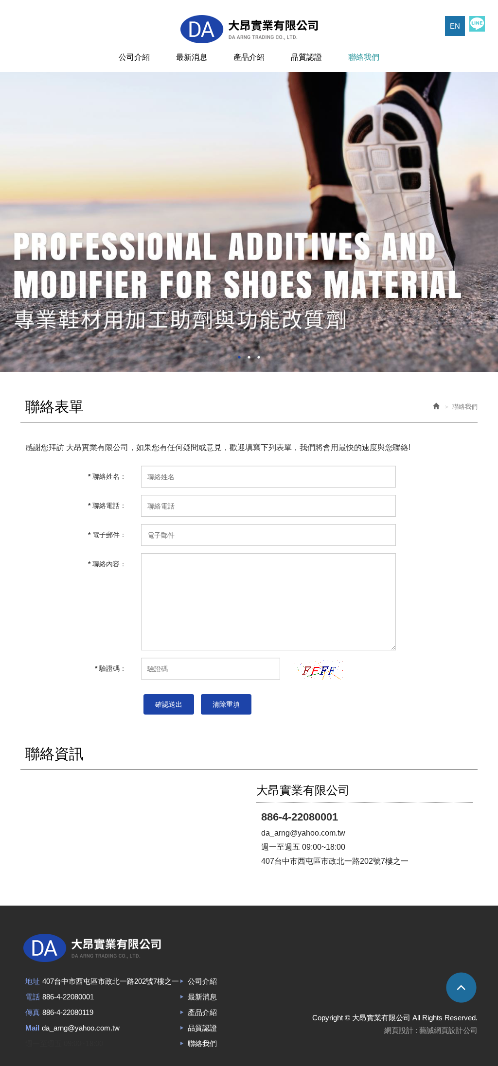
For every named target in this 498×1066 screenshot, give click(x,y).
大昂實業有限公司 (249, 29)
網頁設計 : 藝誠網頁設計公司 (431, 1030)
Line (477, 24)
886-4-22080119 (67, 1012)
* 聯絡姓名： (107, 476)
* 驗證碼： (110, 668)
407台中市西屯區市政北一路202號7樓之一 (110, 981)
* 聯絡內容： (107, 564)
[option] (249, 222)
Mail (32, 1028)
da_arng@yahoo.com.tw (81, 1028)
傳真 (32, 1012)
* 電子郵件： (107, 535)
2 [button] (249, 357)
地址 (32, 981)
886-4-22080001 (68, 997)
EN (455, 26)
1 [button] (239, 357)
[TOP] (375, 987)
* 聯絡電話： (107, 505)
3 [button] (259, 357)
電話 (32, 997)
